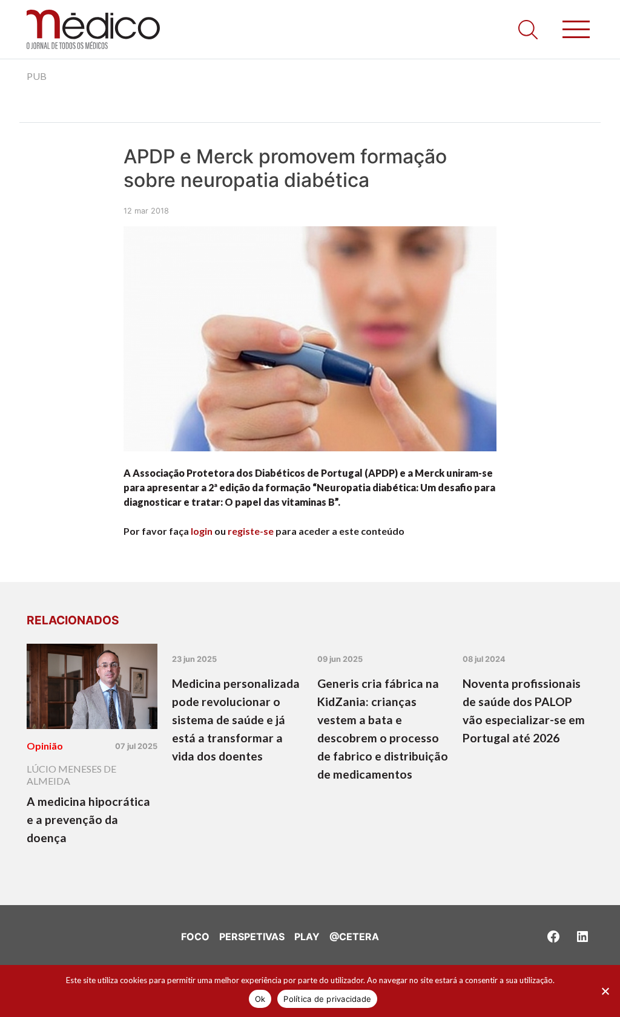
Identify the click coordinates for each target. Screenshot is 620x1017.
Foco (195, 936)
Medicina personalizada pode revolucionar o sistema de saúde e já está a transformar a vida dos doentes (236, 719)
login (202, 531)
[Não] (605, 991)
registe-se (251, 531)
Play (307, 936)
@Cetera (354, 936)
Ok (260, 999)
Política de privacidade (327, 999)
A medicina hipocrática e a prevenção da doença (88, 819)
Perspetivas (252, 936)
